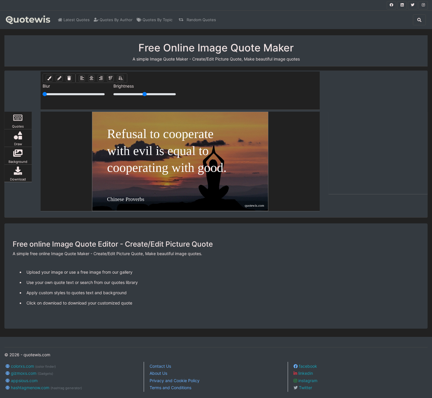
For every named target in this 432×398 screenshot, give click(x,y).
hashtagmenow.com (46, 387)
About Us (158, 373)
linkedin (305, 373)
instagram (307, 380)
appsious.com (24, 380)
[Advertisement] (378, 153)
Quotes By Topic (157, 19)
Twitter (305, 387)
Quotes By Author (115, 19)
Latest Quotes (76, 19)
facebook (307, 366)
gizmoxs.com (31, 373)
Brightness (123, 85)
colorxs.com (33, 366)
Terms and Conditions (170, 387)
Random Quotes (200, 19)
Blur (46, 85)
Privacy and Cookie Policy (175, 380)
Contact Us (160, 366)
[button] (49, 78)
